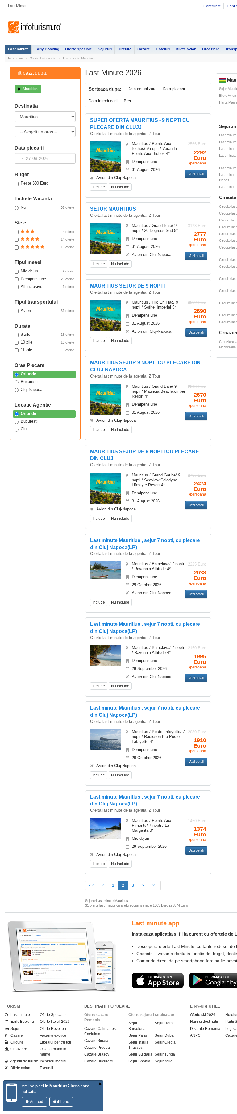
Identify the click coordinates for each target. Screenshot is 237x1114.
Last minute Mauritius (79, 58)
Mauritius (30, 89)
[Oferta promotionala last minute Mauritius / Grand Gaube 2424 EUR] (105, 491)
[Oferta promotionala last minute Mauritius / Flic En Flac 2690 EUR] (105, 319)
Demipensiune (47, 278)
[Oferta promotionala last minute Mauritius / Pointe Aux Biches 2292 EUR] (105, 160)
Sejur (13, 1029)
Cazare (143, 49)
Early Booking (47, 49)
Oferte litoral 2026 (55, 1021)
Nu (47, 207)
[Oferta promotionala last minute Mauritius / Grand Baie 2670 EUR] (105, 402)
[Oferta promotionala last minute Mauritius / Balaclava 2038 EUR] (105, 569)
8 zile (47, 334)
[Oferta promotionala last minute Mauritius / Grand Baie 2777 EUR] (105, 242)
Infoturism (34, 27)
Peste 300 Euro (34, 183)
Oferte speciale (78, 49)
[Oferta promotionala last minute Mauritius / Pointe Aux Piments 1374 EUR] (105, 828)
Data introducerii (103, 101)
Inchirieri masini (53, 1061)
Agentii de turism (23, 1061)
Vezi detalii (196, 174)
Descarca (198, 986)
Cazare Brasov (96, 1054)
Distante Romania (205, 1029)
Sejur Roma (165, 1023)
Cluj (24, 429)
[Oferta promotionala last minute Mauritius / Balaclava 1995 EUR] (105, 655)
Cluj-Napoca (31, 389)
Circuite (124, 49)
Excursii (46, 1068)
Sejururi (105, 49)
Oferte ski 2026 (202, 1015)
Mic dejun (47, 271)
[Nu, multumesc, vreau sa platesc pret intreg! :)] (100, 1084)
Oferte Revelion (53, 1029)
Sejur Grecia (165, 1042)
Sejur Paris (137, 1035)
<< (91, 885)
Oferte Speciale (53, 1015)
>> (154, 885)
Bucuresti (29, 381)
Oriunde (28, 374)
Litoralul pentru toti (55, 1042)
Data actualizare (141, 89)
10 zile (47, 342)
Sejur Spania (139, 1061)
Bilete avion (186, 49)
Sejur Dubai (165, 1035)
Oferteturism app (197, 923)
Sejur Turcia (165, 1054)
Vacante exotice (53, 1035)
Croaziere (210, 49)
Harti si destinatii (204, 1021)
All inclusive (47, 286)
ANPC (195, 1035)
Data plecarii (174, 89)
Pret (127, 101)
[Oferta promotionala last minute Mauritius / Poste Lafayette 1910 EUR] (105, 739)
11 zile (47, 350)
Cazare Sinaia (96, 1041)
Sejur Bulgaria (140, 1054)
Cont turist (211, 6)
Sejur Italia (164, 1061)
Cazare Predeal (97, 1047)
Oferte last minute (43, 58)
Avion (47, 310)
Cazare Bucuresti (98, 1061)
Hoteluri (163, 49)
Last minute (18, 49)
